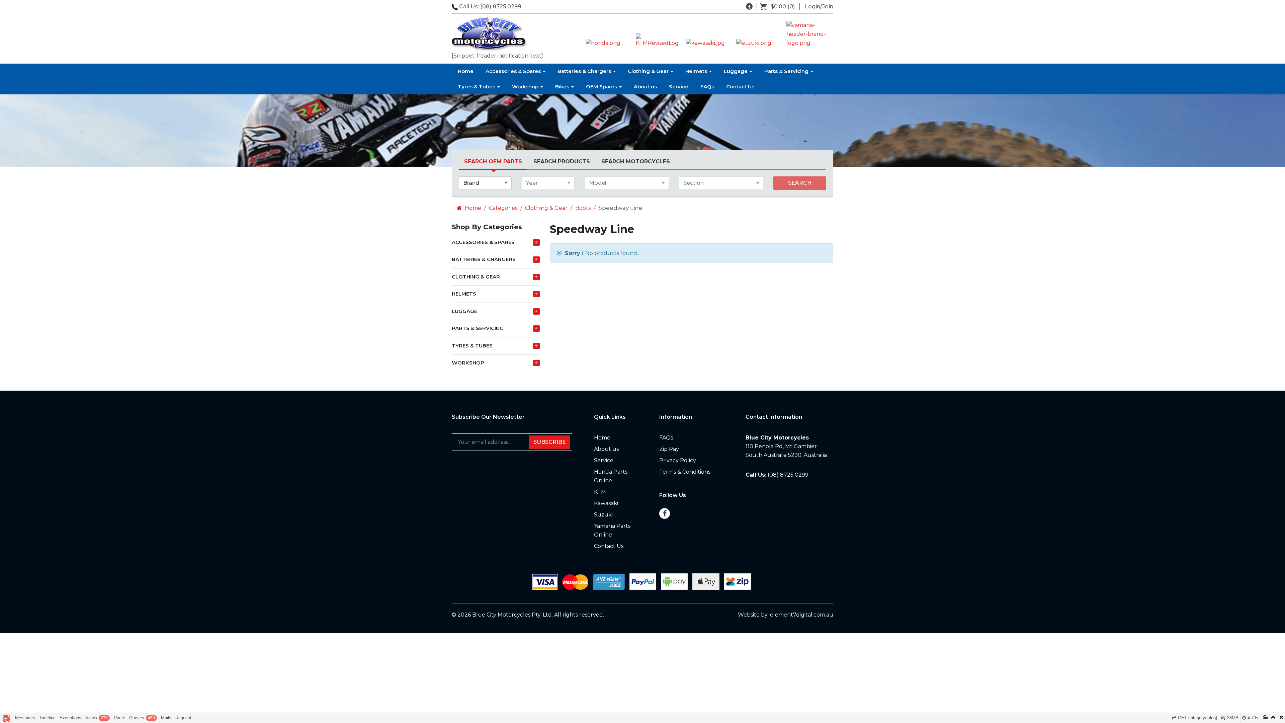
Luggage (736, 71)
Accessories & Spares (514, 71)
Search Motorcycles (635, 161)
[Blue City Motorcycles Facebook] (749, 6)
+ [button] (536, 242)
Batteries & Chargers (585, 71)
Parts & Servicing (787, 71)
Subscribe (549, 442)
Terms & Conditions (684, 472)
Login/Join (819, 6)
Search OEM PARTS (493, 161)
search (799, 183)
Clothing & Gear (649, 71)
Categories (503, 208)
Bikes (563, 86)
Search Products (561, 161)
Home (466, 71)
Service (678, 86)
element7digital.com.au (801, 615)
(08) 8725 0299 (500, 6)
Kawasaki (606, 503)
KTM (600, 492)
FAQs (707, 86)
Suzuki (603, 514)
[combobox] (485, 183)
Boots (583, 208)
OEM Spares (602, 86)
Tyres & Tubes (477, 86)
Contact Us (740, 86)
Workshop (526, 86)
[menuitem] (780, 6)
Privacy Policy (677, 460)
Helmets (696, 71)
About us (645, 86)
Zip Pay (669, 449)
